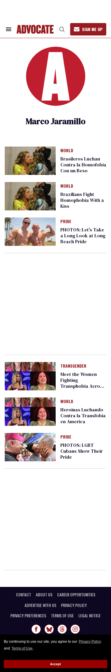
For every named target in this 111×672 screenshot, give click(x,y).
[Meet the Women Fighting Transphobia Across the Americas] (30, 376)
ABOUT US (44, 595)
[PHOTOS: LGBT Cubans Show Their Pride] (30, 447)
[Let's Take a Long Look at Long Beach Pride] (30, 231)
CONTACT (23, 595)
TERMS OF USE (62, 616)
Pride (65, 221)
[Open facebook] (36, 629)
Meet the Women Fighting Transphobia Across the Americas (82, 383)
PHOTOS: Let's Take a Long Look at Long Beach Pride (82, 235)
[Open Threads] (62, 629)
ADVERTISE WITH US (40, 605)
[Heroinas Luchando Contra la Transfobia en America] (30, 411)
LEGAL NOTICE (89, 616)
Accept (55, 664)
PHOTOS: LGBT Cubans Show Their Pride (81, 451)
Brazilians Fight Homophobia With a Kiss (82, 200)
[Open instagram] (75, 629)
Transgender (73, 366)
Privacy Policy (90, 641)
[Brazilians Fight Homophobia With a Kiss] (30, 196)
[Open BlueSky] (49, 629)
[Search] (61, 29)
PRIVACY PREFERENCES (28, 616)
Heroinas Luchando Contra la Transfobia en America (83, 415)
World (66, 150)
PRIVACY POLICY (74, 605)
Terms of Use (22, 648)
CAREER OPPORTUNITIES (76, 595)
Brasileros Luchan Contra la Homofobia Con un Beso (83, 164)
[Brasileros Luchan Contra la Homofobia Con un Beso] (30, 160)
